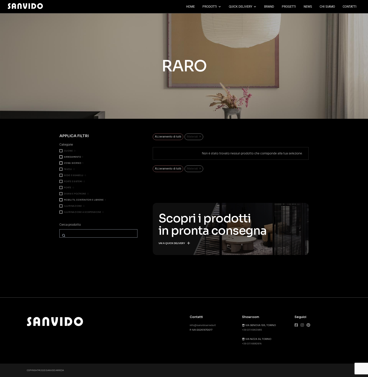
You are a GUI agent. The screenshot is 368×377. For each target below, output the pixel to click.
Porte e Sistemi (73, 181)
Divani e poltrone (75, 194)
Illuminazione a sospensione (82, 212)
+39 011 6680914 (251, 343)
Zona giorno (72, 163)
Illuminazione (73, 206)
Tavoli (68, 169)
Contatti (349, 6)
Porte (67, 187)
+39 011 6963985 (252, 329)
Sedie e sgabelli (73, 175)
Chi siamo (327, 6)
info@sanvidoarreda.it (203, 325)
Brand (269, 6)
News (308, 6)
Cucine (68, 151)
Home (190, 6)
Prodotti (209, 6)
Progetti (289, 6)
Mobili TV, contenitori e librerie (84, 200)
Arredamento (72, 157)
